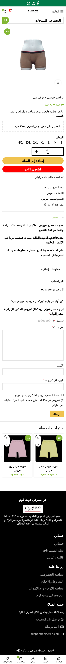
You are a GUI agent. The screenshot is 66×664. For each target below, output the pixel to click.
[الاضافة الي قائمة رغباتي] (38, 444)
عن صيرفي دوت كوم (50, 595)
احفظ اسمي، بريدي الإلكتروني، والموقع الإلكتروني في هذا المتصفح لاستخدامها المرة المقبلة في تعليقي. (34, 400)
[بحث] (5, 20)
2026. (33, 650)
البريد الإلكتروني (53, 380)
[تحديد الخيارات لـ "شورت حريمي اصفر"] (38, 438)
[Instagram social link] (33, 3)
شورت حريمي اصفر (48, 466)
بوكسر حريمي (48, 198)
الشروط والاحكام (52, 581)
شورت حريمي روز (17, 466)
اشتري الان (33, 169)
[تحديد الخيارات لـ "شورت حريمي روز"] (7, 438)
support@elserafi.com (45, 634)
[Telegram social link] (45, 204)
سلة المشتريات (53, 550)
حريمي (50, 192)
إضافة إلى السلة (33, 161)
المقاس (59, 137)
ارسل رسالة (52, 626)
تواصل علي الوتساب (48, 619)
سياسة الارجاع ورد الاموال (46, 588)
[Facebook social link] (38, 3)
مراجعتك (58, 327)
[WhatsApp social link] (28, 3)
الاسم (59, 365)
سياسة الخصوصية (52, 574)
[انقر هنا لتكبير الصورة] (58, 83)
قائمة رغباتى (55, 557)
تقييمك (59, 320)
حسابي (59, 543)
